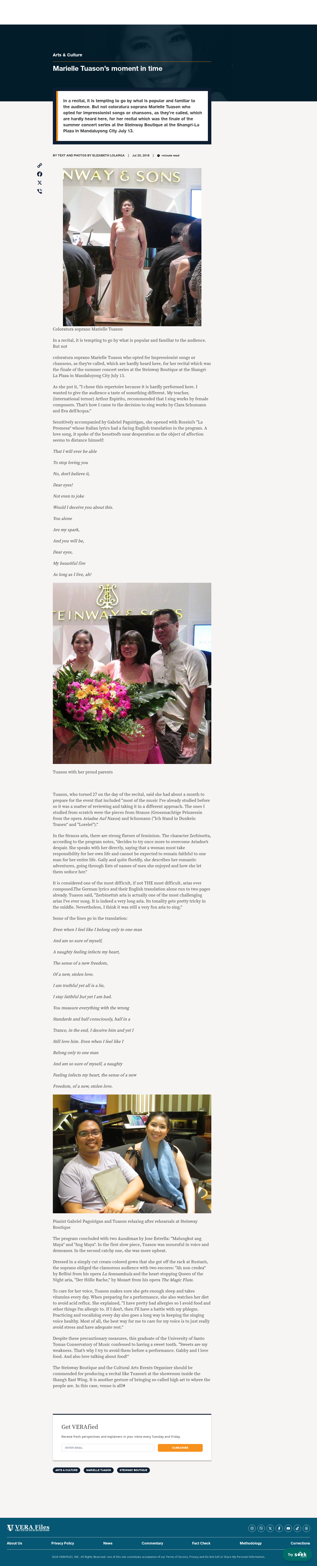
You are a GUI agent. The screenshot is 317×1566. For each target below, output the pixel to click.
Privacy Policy (62, 1543)
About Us (14, 1543)
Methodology (251, 1543)
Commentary (152, 1543)
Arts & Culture (67, 55)
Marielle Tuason (98, 1470)
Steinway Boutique (133, 1470)
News (108, 1543)
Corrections (300, 1543)
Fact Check (201, 1543)
